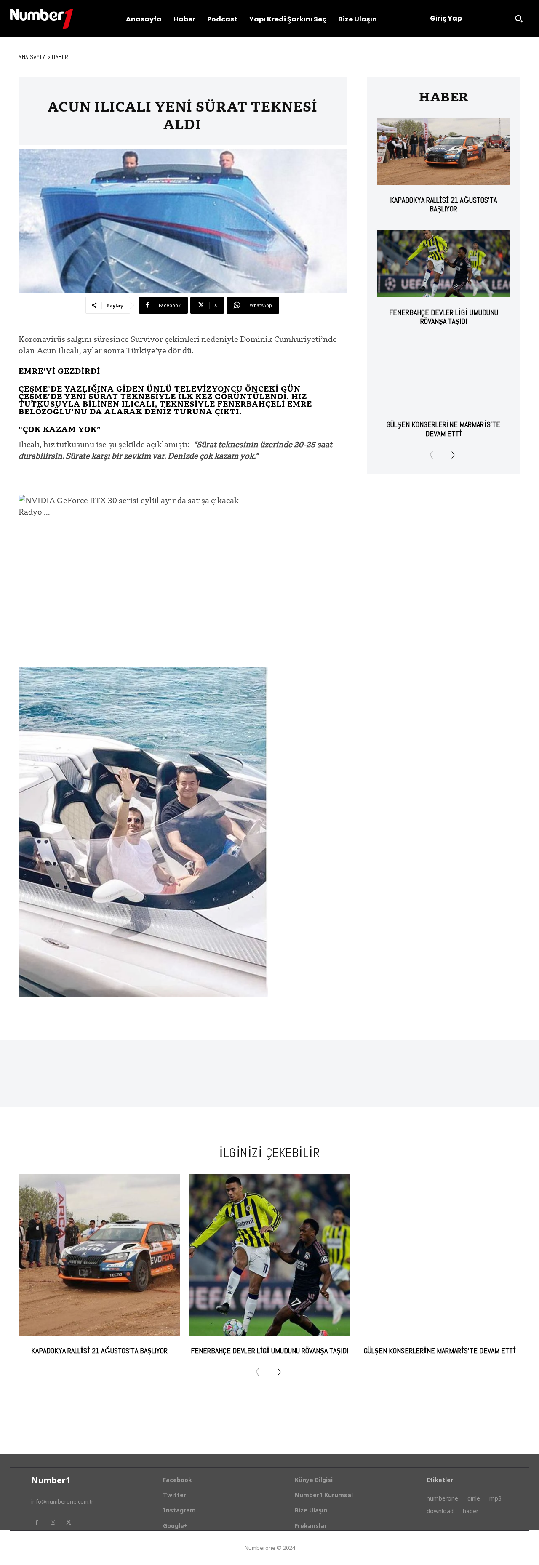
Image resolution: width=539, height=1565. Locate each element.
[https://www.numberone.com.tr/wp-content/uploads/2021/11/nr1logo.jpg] (41, 19)
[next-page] (449, 455)
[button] (519, 18)
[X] (68, 1522)
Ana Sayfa (32, 57)
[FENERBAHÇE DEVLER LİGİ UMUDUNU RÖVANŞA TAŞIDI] (443, 263)
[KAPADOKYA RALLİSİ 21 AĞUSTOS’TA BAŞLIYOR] (443, 151)
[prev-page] (434, 455)
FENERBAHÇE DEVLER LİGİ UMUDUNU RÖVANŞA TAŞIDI (443, 316)
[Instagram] (52, 1522)
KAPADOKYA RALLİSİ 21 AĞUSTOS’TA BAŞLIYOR (443, 204)
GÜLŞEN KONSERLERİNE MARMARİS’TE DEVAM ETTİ (443, 428)
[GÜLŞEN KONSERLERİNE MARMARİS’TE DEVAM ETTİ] (443, 376)
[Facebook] (36, 1522)
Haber (60, 57)
